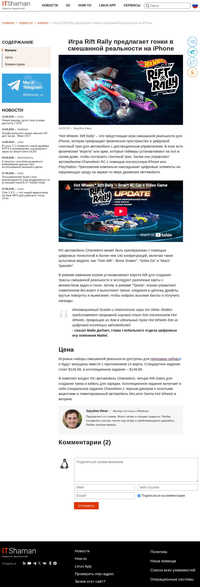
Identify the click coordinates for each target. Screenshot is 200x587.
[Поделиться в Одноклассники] (192, 73)
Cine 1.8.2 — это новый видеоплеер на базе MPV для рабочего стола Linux (25, 195)
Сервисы (132, 5)
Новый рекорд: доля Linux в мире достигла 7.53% (23, 122)
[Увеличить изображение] (121, 90)
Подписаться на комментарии (163, 495)
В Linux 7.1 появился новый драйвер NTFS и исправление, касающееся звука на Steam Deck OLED (25, 148)
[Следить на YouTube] (29, 563)
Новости (50, 5)
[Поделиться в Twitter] (192, 62)
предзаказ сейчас (164, 359)
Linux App (107, 5)
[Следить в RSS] (24, 563)
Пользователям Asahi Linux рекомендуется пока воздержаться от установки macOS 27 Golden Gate (26, 179)
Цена (9, 57)
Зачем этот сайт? (90, 581)
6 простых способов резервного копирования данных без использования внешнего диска (22, 164)
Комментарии (15, 64)
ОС (68, 5)
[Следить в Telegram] (34, 563)
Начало (10, 50)
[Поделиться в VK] (192, 42)
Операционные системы (172, 579)
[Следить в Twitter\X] (39, 563)
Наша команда (163, 561)
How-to (84, 5)
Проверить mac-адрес (94, 574)
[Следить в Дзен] (55, 563)
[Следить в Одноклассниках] (50, 563)
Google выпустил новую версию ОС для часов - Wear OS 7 (25, 134)
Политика (158, 552)
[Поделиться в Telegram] (192, 52)
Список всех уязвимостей (172, 570)
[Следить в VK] (44, 563)
